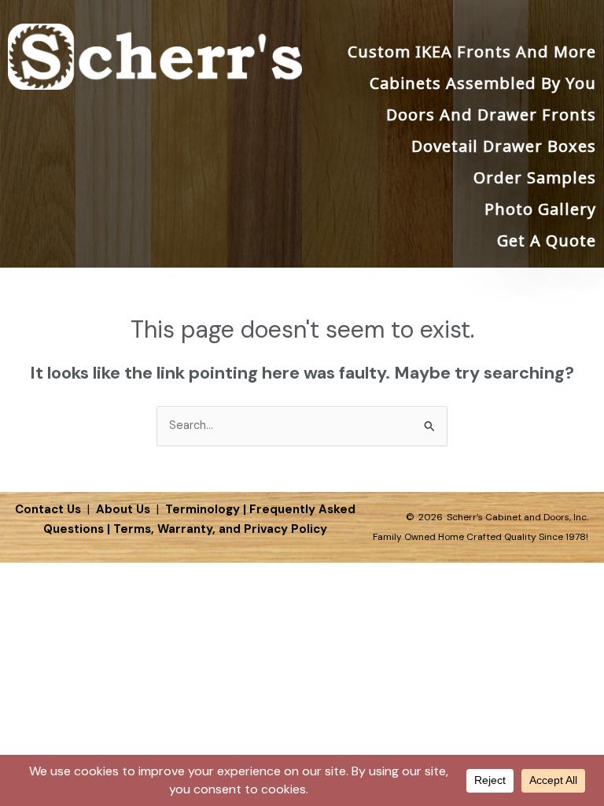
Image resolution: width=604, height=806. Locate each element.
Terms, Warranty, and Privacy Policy (220, 529)
